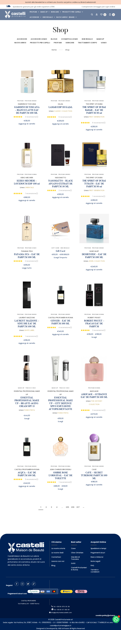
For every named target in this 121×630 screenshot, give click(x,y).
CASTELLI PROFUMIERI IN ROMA (60, 317)
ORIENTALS (29, 187)
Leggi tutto (27, 268)
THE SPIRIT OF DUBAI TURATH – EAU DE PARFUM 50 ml (94, 183)
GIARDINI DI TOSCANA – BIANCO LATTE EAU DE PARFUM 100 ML (26, 110)
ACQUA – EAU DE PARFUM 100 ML (27, 474)
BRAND (71, 17)
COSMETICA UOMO (69, 39)
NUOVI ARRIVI (62, 17)
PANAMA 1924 (27, 251)
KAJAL (60, 104)
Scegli (94, 337)
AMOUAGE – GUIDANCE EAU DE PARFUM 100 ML (94, 396)
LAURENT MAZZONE (27, 317)
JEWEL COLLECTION (97, 261)
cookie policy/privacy (105, 615)
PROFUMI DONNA (31, 174)
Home (54, 50)
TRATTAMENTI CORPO (87, 42)
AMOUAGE (94, 391)
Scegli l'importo (60, 257)
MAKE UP (44, 12)
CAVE (94, 469)
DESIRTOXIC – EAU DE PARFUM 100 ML (94, 256)
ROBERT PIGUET (94, 317)
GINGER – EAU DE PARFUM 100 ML (60, 322)
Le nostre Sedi (57, 552)
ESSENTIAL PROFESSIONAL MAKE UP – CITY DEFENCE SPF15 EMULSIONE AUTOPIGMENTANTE (60, 403)
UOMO (104, 42)
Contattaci (56, 557)
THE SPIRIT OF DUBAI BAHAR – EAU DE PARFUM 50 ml (94, 110)
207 (78, 507)
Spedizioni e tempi (98, 548)
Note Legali (95, 561)
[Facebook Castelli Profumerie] (17, 585)
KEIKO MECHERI (27, 177)
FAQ (92, 565)
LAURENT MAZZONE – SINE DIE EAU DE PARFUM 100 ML (27, 323)
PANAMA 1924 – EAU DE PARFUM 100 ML (27, 256)
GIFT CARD (55, 248)
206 (72, 507)
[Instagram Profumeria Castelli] (23, 585)
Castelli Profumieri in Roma (79, 568)
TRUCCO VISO (30, 388)
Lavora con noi (57, 561)
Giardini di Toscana (75, 558)
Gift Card (60, 251)
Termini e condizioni (95, 571)
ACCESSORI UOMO (39, 39)
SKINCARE (55, 12)
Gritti (73, 563)
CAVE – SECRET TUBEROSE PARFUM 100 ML (94, 475)
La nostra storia (58, 548)
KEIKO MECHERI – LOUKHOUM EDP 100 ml (27, 182)
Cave (73, 548)
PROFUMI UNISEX (31, 101)
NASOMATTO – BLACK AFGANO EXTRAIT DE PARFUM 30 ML (60, 183)
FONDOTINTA (29, 410)
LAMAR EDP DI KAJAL (61, 107)
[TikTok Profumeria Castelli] (34, 585)
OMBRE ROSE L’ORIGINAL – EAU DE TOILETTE (60, 475)
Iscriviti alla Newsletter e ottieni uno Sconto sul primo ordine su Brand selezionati (60, 2)
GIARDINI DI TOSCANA (27, 104)
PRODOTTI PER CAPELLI (71, 12)
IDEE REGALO (48, 17)
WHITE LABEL (29, 330)
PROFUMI (33, 12)
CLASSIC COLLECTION (63, 111)
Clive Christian (77, 552)
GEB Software (63, 628)
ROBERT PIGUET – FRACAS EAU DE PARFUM (94, 323)
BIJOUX (54, 39)
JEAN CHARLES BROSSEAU (60, 469)
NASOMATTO (60, 177)
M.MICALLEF (94, 251)
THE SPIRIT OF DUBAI (94, 104)
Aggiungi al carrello (27, 124)
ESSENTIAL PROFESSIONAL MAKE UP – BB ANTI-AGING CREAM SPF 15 (27, 402)
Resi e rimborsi (97, 557)
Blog (53, 565)
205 (67, 507)
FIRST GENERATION (96, 117)
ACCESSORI (34, 17)
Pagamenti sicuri (98, 552)
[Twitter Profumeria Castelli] (28, 585)
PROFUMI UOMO (30, 248)
